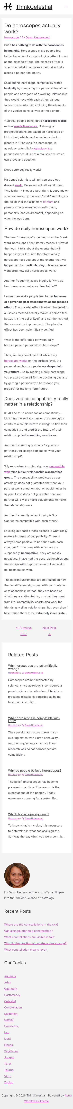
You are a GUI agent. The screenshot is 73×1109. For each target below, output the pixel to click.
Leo (6, 1032)
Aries (7, 982)
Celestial (10, 1001)
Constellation (13, 1007)
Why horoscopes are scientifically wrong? (32, 667)
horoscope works (16, 360)
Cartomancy (12, 995)
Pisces (8, 1045)
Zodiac (8, 1082)
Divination (10, 1013)
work (19, 185)
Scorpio (9, 1057)
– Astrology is (41, 148)
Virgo (7, 1076)
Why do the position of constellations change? (35, 943)
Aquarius (10, 976)
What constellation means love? (25, 949)
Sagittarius (11, 1051)
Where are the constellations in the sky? (31, 924)
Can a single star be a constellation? (28, 930)
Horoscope (11, 37)
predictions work (26, 126)
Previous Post (24, 629)
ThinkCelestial (34, 7)
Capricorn (10, 988)
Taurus (8, 1070)
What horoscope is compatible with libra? (34, 719)
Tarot (7, 1063)
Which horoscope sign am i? (28, 814)
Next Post (49, 629)
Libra (7, 1038)
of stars (48, 201)
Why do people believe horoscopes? (34, 770)
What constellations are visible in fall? (29, 937)
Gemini (8, 1019)
